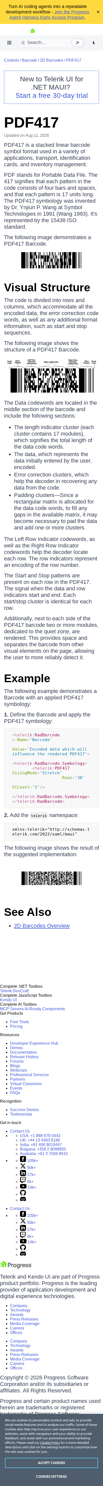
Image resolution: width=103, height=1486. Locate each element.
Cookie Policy (50, 1442)
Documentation (23, 1052)
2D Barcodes (51, 60)
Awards (17, 1315)
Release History (24, 1057)
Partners (17, 1079)
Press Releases (24, 1319)
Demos (16, 1048)
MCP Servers (12, 1009)
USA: (40, 1136)
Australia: (44, 1154)
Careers (17, 1328)
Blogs (15, 1066)
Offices (16, 1332)
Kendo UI (8, 1000)
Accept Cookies (51, 1463)
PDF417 (73, 60)
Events (16, 1088)
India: (41, 1145)
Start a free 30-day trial (52, 95)
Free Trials (19, 1022)
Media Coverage (25, 1323)
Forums (17, 1061)
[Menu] (9, 42)
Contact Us (20, 1131)
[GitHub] (23, 1194)
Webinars (18, 1070)
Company (18, 1306)
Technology (20, 1310)
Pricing (16, 1026)
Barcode (29, 60)
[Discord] (23, 1200)
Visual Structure (47, 287)
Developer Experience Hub (34, 1043)
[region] (51, 1450)
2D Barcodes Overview (42, 926)
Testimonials (21, 1114)
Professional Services (29, 1075)
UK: (40, 1140)
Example (27, 678)
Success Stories (24, 1110)
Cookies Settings (51, 1476)
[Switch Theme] (94, 43)
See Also (27, 912)
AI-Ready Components (44, 1009)
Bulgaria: (43, 1149)
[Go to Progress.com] (16, 1267)
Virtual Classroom (26, 1084)
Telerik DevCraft (14, 991)
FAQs (15, 1093)
